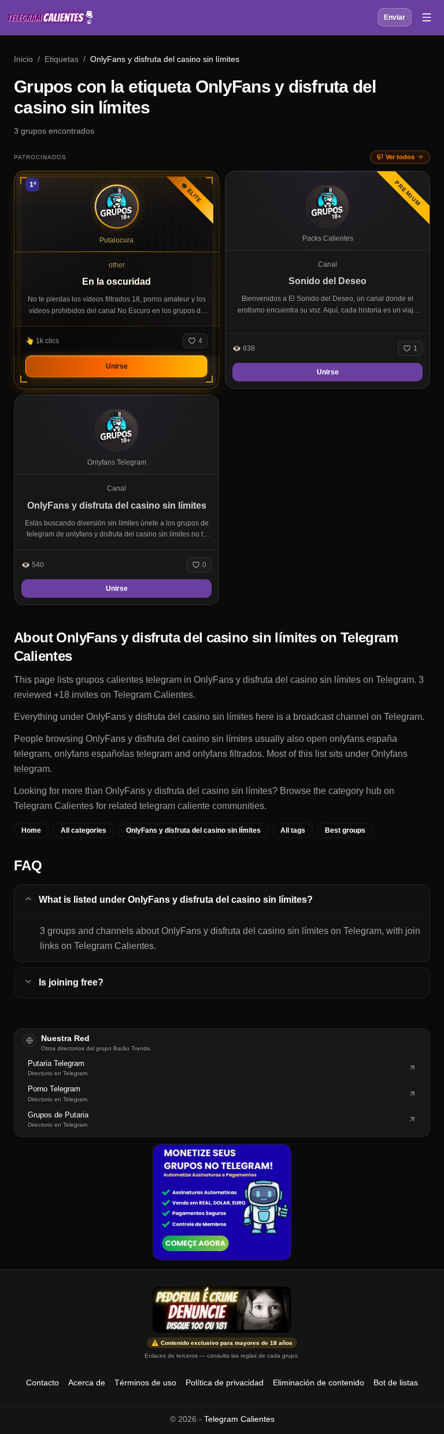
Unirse (117, 366)
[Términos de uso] (222, 1309)
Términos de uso (145, 1382)
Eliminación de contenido (318, 1382)
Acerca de (86, 1382)
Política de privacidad (225, 1382)
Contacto (42, 1382)
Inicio (23, 59)
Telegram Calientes (239, 1419)
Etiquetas (62, 59)
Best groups (345, 830)
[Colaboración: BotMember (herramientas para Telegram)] (222, 1202)
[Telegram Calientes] (50, 17)
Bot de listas (395, 1382)
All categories (83, 830)
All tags (292, 830)
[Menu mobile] (426, 17)
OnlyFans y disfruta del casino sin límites (193, 830)
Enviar (394, 17)
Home (31, 830)
